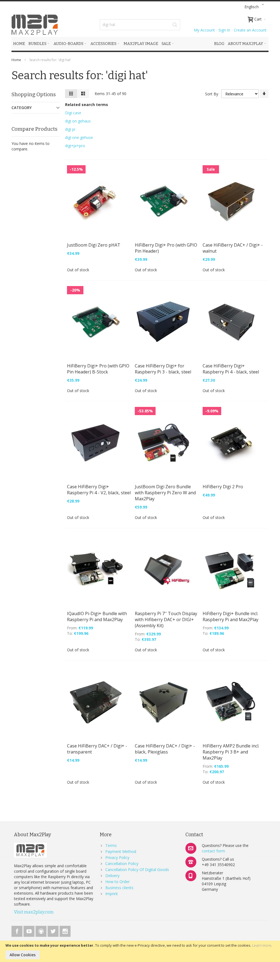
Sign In (224, 30)
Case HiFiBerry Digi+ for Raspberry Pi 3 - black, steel (163, 369)
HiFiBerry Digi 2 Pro (223, 487)
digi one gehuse (79, 137)
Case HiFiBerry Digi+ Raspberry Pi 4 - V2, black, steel (99, 490)
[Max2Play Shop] (34, 25)
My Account (204, 30)
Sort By (211, 93)
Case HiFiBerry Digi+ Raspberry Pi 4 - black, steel (231, 369)
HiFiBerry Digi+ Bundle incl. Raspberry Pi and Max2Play (230, 616)
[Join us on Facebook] (17, 930)
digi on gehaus (78, 121)
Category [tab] (21, 107)
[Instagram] (65, 930)
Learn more (261, 945)
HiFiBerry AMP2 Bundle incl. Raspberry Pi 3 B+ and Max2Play (231, 752)
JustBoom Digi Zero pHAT (93, 245)
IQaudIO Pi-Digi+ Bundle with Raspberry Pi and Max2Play (97, 616)
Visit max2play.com (34, 912)
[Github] (42, 930)
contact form (213, 850)
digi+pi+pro (75, 145)
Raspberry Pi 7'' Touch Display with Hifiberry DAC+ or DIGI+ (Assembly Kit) (166, 619)
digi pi (70, 129)
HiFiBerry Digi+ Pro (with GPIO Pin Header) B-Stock (98, 369)
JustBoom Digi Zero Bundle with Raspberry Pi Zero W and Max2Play (165, 493)
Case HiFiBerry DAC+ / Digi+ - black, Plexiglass (165, 749)
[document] (140, 951)
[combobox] (140, 24)
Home (16, 60)
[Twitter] (54, 930)
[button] (255, 6)
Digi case (73, 112)
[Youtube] (30, 930)
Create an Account (250, 30)
